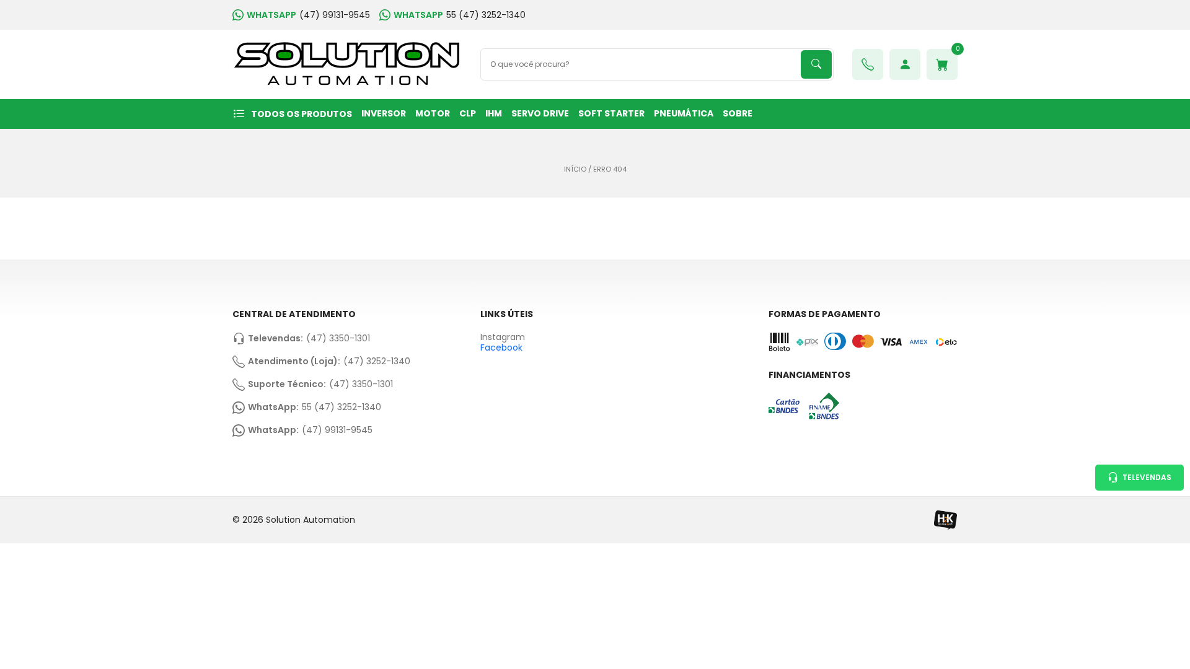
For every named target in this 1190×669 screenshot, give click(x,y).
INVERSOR (383, 113)
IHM (493, 113)
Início (575, 169)
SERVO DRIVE (540, 113)
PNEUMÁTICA (683, 113)
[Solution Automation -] (347, 64)
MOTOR (432, 113)
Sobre (737, 113)
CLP (467, 113)
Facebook (501, 347)
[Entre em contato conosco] (867, 64)
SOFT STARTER (611, 113)
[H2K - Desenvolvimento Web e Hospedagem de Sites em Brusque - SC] (945, 520)
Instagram (502, 337)
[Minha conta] (904, 64)
